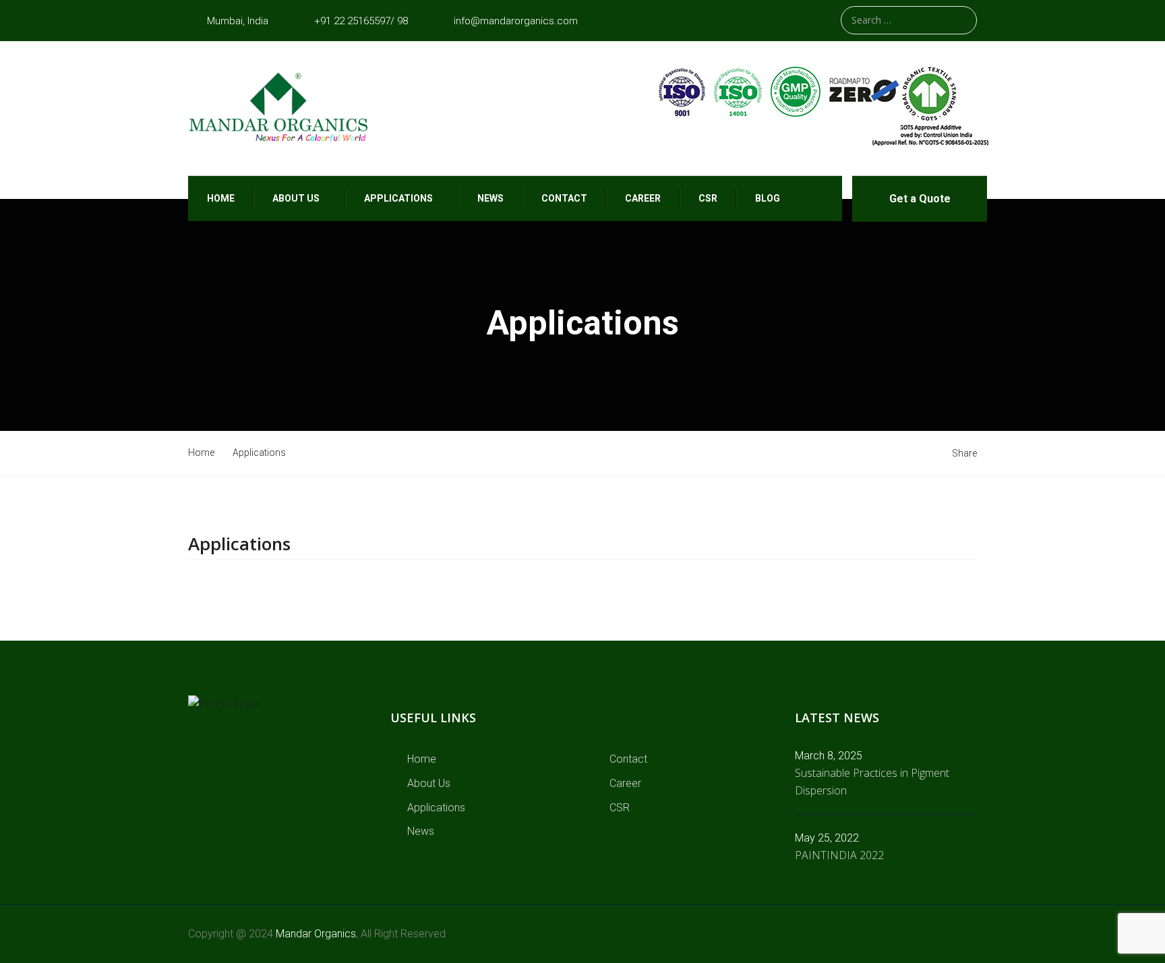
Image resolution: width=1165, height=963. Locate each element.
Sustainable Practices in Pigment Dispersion (872, 781)
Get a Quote (920, 198)
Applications (398, 198)
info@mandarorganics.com (516, 21)
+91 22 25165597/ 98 (361, 21)
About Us (428, 783)
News (490, 198)
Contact (564, 198)
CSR (707, 198)
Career (643, 198)
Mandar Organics (316, 933)
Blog (767, 198)
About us (296, 198)
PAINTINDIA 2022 (839, 855)
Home (221, 198)
